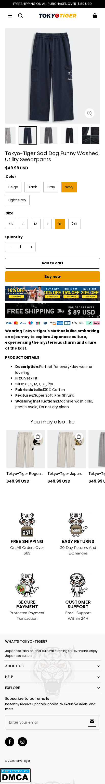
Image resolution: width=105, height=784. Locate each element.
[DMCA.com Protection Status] (15, 781)
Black (32, 187)
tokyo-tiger (23, 761)
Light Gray (17, 200)
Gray (51, 187)
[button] (10, 15)
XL (60, 223)
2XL (74, 223)
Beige (13, 187)
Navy (69, 187)
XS (10, 223)
